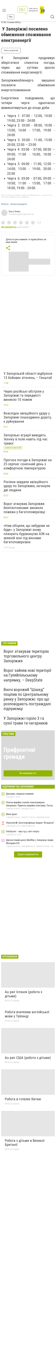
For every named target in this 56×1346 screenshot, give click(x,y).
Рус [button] (11, 16)
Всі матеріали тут (28, 773)
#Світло (5, 204)
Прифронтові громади (19, 753)
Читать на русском (11, 50)
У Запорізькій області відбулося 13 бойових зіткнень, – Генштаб (28, 375)
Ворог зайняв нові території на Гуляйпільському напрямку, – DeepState (27, 675)
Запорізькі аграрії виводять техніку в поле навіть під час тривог (25, 439)
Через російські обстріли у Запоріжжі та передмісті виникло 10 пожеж (24, 395)
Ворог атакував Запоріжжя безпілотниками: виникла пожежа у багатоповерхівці (24, 508)
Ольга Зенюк (14, 211)
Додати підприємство (28, 854)
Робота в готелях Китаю (23, 1099)
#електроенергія (18, 204)
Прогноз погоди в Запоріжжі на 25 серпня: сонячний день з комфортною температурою (28, 464)
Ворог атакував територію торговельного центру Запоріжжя (26, 656)
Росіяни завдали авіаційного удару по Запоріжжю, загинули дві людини (27, 486)
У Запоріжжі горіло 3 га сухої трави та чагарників (26, 721)
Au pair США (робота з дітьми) (28, 1058)
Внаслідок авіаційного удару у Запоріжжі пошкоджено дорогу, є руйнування (28, 417)
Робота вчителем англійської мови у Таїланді (27, 1014)
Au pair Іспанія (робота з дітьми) (23, 994)
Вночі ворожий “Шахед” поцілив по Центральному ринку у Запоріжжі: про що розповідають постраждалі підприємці (27, 699)
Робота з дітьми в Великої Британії (24, 1143)
